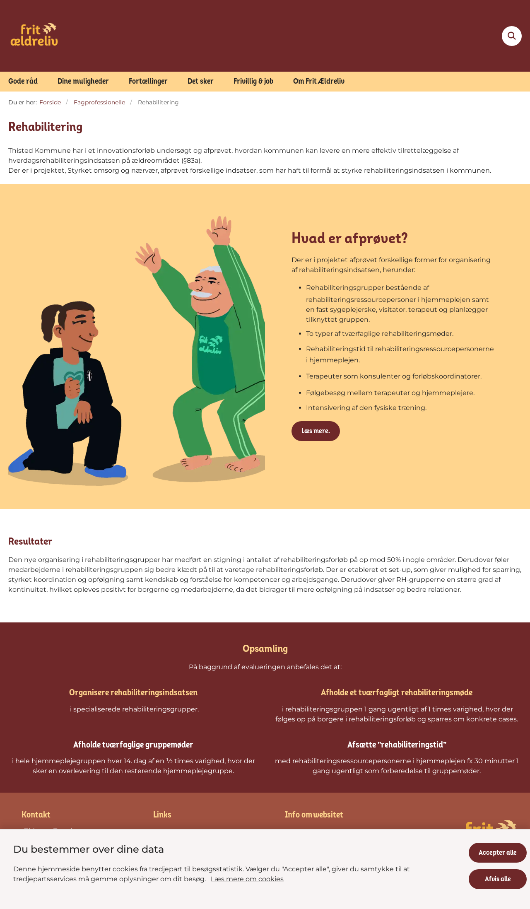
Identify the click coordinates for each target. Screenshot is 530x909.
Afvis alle (498, 879)
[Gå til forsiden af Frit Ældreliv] (34, 35)
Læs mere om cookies (247, 879)
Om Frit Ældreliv (318, 81)
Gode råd (23, 81)
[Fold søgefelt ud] (512, 36)
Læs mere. (315, 431)
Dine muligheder (83, 81)
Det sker (201, 81)
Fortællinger (148, 81)
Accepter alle (498, 853)
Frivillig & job (253, 81)
